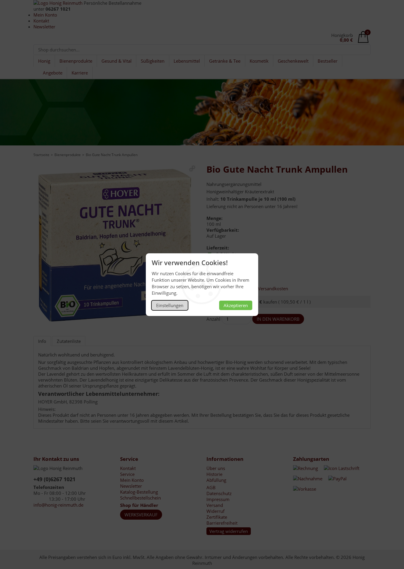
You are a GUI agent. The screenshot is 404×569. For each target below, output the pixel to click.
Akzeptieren (236, 305)
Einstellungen (169, 305)
